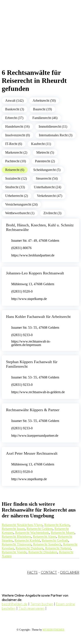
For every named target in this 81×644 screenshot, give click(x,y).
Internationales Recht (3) (55, 135)
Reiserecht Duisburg (29, 548)
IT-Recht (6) (13, 144)
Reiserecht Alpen (44, 536)
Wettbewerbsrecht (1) (19, 213)
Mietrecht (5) (45, 152)
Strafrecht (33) (15, 187)
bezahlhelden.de (14, 604)
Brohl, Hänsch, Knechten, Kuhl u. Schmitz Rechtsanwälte (40, 227)
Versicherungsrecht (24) (21, 204)
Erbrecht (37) (14, 118)
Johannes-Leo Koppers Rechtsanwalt (35, 273)
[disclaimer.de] (36, 39)
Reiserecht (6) (14, 170)
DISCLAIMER (69, 572)
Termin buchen (41, 604)
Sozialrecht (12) (16, 178)
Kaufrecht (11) (41, 144)
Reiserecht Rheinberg (16, 536)
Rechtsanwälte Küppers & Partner (32, 410)
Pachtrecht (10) (15, 161)
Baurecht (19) (42, 109)
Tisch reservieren (31, 608)
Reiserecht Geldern (40, 529)
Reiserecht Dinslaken (42, 552)
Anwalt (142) (14, 100)
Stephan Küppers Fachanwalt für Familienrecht (31, 364)
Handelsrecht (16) (17, 126)
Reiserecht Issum (13, 529)
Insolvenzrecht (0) (17, 135)
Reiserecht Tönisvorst (16, 544)
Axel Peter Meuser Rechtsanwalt (31, 453)
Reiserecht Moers (63, 533)
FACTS (32, 572)
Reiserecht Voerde (14, 552)
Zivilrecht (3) (52, 213)
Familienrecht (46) (44, 118)
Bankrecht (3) (14, 109)
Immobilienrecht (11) (53, 126)
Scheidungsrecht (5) (46, 170)
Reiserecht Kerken (57, 525)
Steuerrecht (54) (47, 178)
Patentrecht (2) (45, 161)
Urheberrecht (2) (16, 196)
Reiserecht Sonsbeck (47, 544)
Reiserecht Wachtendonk (32, 533)
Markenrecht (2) (16, 152)
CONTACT (49, 572)
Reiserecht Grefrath (55, 540)
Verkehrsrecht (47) (49, 196)
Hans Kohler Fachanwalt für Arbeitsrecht (38, 316)
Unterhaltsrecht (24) (47, 187)
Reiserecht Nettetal (58, 548)
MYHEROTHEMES (53, 629)
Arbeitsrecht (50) (44, 100)
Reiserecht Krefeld (27, 540)
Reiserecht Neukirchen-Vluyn (22, 525)
